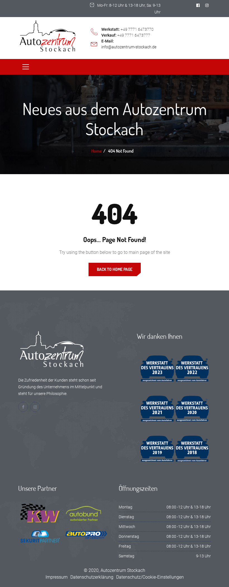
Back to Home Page (114, 269)
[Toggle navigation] (25, 66)
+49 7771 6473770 (137, 29)
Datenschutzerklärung (91, 577)
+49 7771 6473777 (133, 35)
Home (96, 151)
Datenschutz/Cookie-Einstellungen (150, 577)
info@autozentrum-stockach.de (128, 47)
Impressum (57, 577)
